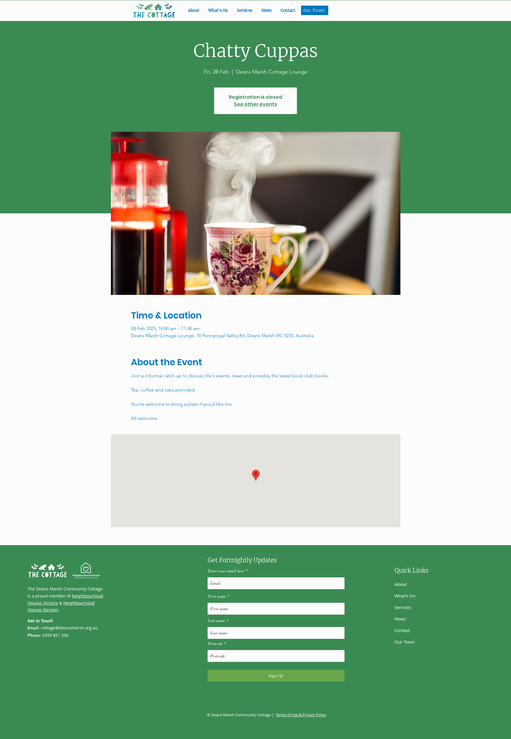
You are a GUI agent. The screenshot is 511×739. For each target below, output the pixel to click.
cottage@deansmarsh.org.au (69, 628)
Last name (216, 620)
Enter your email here (226, 571)
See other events (255, 104)
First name (217, 596)
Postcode (215, 643)
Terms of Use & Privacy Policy (301, 714)
